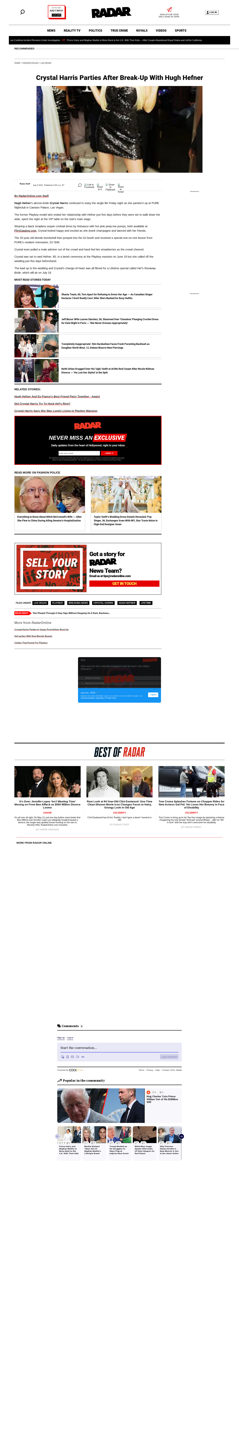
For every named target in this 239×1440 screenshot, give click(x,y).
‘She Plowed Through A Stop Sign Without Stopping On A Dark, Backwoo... (71, 613)
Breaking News (78, 603)
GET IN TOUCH (124, 583)
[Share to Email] (121, 185)
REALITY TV (72, 30)
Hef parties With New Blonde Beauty (33, 636)
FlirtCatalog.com (25, 230)
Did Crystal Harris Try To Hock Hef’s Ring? (42, 403)
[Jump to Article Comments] (80, 185)
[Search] (22, 14)
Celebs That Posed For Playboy (31, 643)
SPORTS (180, 30)
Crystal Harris (103, 603)
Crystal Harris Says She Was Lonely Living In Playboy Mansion (55, 410)
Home (17, 63)
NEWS (51, 30)
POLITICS (95, 30)
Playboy (57, 603)
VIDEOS (161, 30)
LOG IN (213, 12)
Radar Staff (25, 184)
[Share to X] (100, 185)
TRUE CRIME (119, 30)
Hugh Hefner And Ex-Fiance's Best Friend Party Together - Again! (57, 396)
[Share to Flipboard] (110, 185)
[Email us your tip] (57, 18)
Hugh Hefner (127, 603)
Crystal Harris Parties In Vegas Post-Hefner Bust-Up (41, 629)
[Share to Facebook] (89, 185)
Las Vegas (46, 63)
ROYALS (142, 30)
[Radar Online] (111, 12)
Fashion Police (30, 63)
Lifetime (146, 603)
